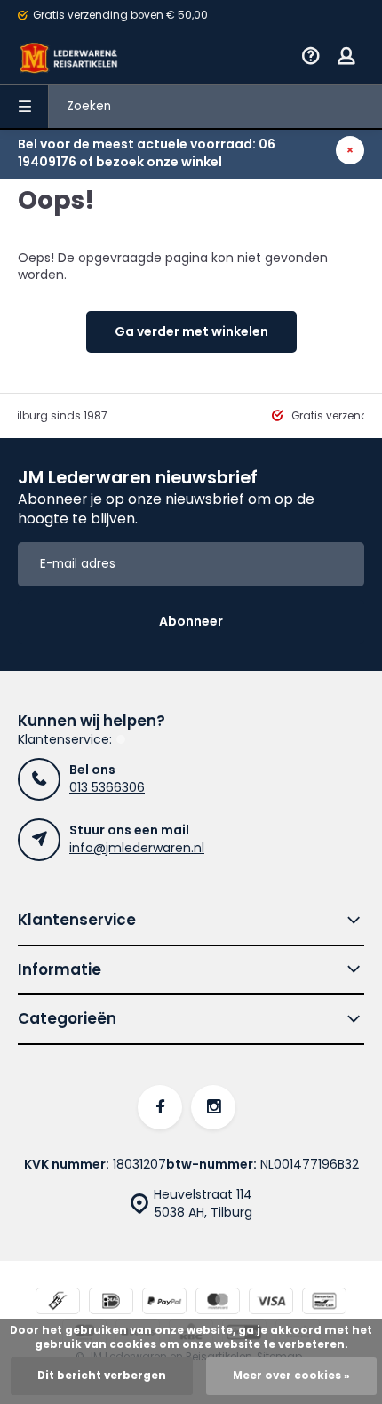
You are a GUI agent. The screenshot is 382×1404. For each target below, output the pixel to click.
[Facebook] (160, 1107)
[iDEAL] (111, 1303)
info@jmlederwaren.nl (136, 848)
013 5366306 (107, 787)
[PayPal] (164, 1303)
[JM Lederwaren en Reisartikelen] (69, 57)
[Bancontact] (324, 1303)
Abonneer (191, 621)
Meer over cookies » (291, 1375)
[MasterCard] (217, 1303)
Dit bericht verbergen (101, 1375)
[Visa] (271, 1303)
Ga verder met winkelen (191, 331)
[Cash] (58, 1303)
